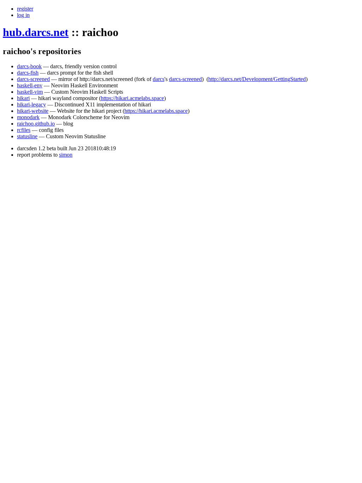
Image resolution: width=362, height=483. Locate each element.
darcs (158, 79)
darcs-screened (33, 79)
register (25, 9)
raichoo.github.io (36, 124)
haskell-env (29, 85)
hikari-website (32, 111)
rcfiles (23, 130)
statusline (27, 136)
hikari (23, 98)
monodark (28, 117)
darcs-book (29, 66)
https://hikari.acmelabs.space (132, 98)
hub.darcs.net (36, 32)
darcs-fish (28, 73)
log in (23, 15)
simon (65, 155)
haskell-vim (30, 92)
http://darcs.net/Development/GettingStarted (257, 79)
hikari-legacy (31, 104)
